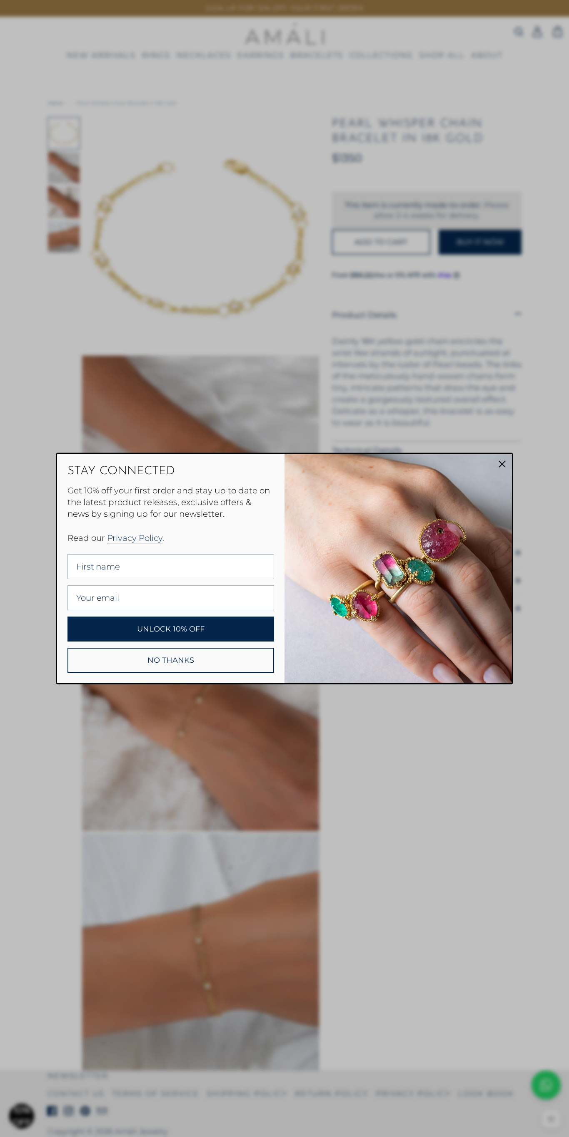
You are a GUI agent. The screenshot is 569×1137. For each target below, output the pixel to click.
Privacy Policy (134, 538)
